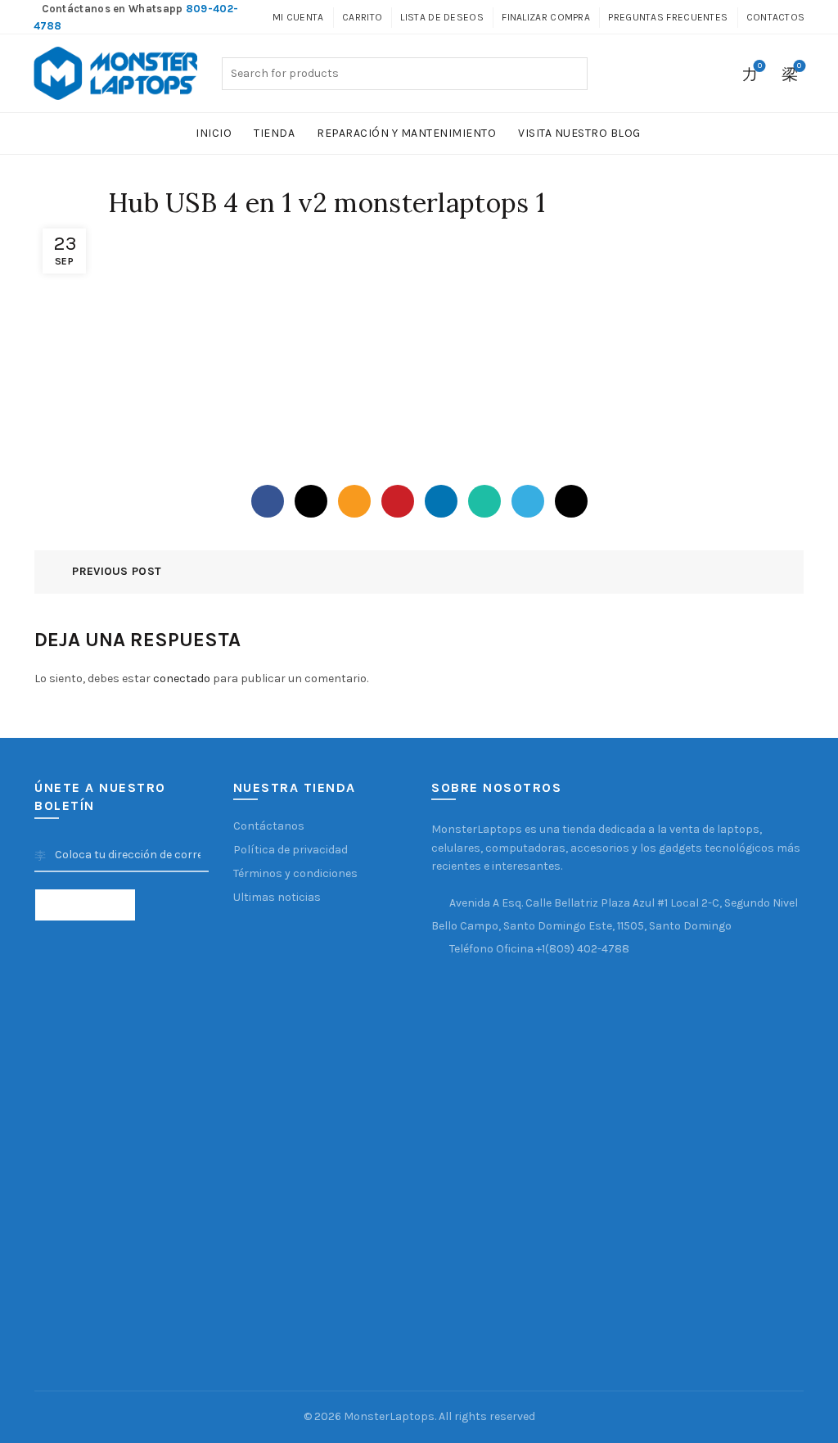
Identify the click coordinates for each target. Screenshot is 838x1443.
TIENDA (274, 133)
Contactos (775, 17)
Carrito (362, 17)
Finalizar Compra (546, 17)
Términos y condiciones (295, 873)
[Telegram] (527, 501)
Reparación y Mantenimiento (406, 133)
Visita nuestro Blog (579, 133)
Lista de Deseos (442, 17)
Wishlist (760, 65)
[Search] (714, 73)
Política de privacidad (290, 850)
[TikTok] (571, 501)
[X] (311, 501)
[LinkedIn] (441, 501)
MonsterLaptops (389, 1416)
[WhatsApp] (484, 501)
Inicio (214, 133)
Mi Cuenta (298, 17)
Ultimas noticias (277, 897)
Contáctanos (268, 826)
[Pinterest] (397, 501)
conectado (181, 678)
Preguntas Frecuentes (668, 17)
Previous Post (116, 571)
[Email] (354, 501)
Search (571, 73)
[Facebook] (267, 501)
